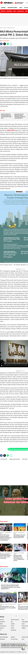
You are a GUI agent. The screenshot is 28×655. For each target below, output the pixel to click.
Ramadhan (13, 630)
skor (20, 7)
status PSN (10, 130)
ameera (3, 7)
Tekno (12, 625)
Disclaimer (2, 639)
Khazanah (2, 621)
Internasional (20, 11)
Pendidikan (9, 11)
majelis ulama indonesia (14, 459)
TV (0, 630)
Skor (23, 619)
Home (1, 27)
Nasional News (11, 27)
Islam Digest (25, 621)
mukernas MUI (4, 459)
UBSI (26, 11)
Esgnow (2, 628)
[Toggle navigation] (1, 2)
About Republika (4, 637)
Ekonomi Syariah (12, 7)
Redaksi (13, 637)
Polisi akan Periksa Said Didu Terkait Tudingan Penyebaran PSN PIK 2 (19, 116)
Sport (14, 11)
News (5, 27)
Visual (12, 628)
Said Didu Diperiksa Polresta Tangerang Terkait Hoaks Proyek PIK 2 (6, 116)
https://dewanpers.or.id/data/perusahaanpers (12, 647)
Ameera (2, 619)
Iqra (12, 621)
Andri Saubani (5, 40)
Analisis (13, 623)
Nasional (3, 11)
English (23, 628)
